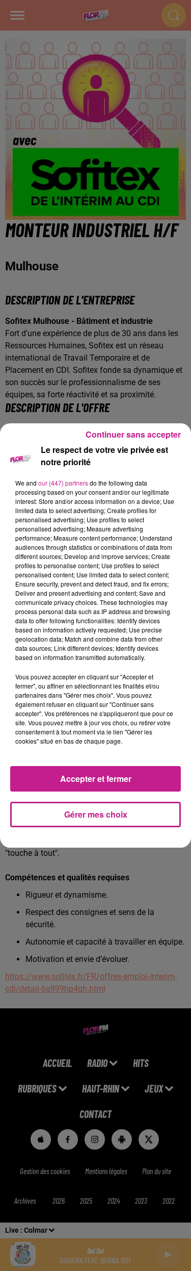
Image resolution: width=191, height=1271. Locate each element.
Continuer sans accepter (133, 434)
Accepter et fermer (95, 778)
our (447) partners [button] (63, 482)
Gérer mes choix (95, 814)
